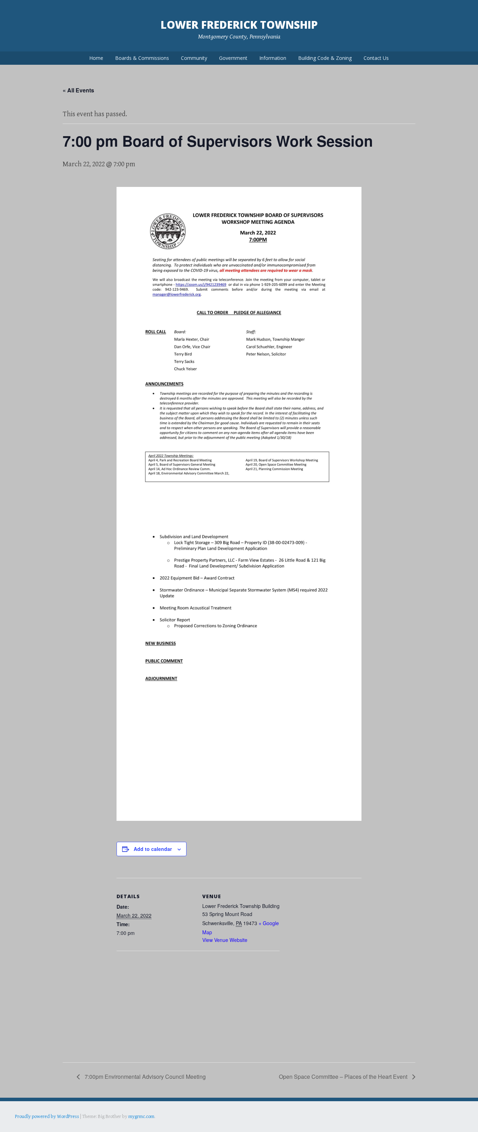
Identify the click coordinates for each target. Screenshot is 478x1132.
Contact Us (376, 58)
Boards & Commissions (142, 58)
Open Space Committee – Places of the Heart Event (344, 1076)
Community (194, 58)
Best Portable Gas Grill (38, 1126)
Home (96, 58)
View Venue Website (224, 939)
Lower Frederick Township (239, 25)
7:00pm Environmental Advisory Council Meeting (144, 1076)
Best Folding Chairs (127, 1126)
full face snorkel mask (85, 1126)
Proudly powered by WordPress (47, 1116)
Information (272, 58)
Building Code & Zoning (325, 58)
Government (233, 58)
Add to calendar (153, 848)
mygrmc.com (141, 1116)
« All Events (78, 90)
